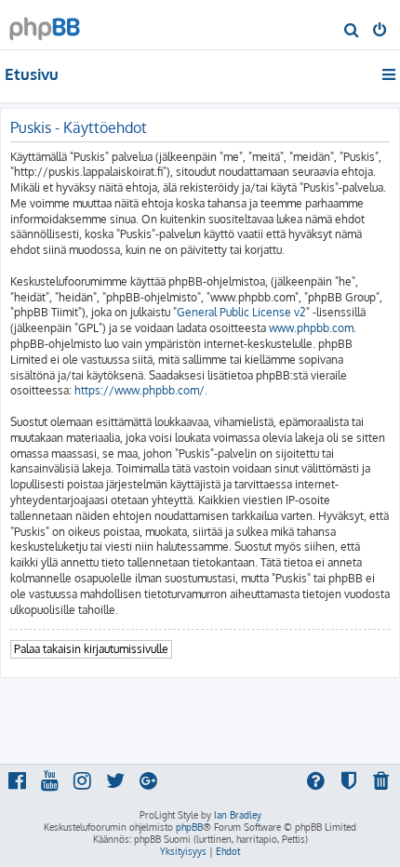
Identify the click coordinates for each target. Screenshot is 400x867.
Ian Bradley (237, 814)
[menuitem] (352, 31)
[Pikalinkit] (390, 74)
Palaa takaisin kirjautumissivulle (91, 649)
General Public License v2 (241, 312)
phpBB (189, 827)
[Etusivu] (44, 24)
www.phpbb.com (311, 328)
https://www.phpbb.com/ (139, 390)
